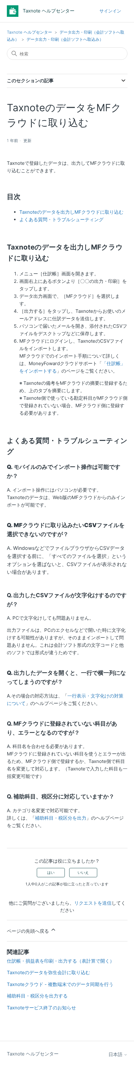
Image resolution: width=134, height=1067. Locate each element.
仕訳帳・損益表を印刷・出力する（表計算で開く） (60, 961)
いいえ (83, 872)
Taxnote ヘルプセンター (29, 32)
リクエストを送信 (93, 903)
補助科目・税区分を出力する (37, 996)
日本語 (116, 1054)
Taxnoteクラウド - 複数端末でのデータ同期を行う (60, 984)
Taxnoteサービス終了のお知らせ (41, 1008)
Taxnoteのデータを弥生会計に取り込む (48, 972)
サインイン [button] (110, 10)
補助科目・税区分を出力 (60, 818)
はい (51, 872)
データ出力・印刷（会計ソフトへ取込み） (64, 39)
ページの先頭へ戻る (28, 931)
